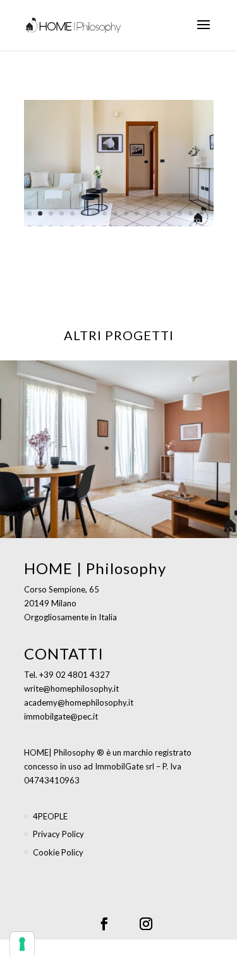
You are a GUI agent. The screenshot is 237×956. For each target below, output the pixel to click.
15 (180, 213)
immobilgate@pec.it (61, 716)
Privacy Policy (58, 834)
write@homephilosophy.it (71, 688)
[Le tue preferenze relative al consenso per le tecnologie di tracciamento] (22, 944)
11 (137, 213)
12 (147, 213)
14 (169, 213)
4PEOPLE (50, 816)
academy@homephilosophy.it (78, 702)
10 (126, 213)
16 (190, 213)
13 (158, 213)
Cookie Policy (58, 852)
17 (201, 213)
